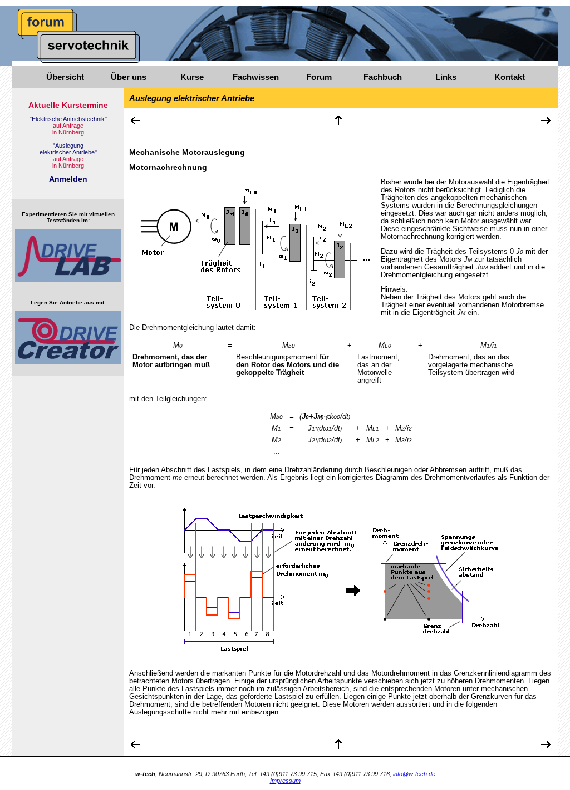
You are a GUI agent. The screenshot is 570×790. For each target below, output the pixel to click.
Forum (319, 77)
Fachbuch (382, 77)
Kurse (192, 77)
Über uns (128, 77)
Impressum (285, 780)
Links (445, 77)
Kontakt (509, 77)
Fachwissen (256, 77)
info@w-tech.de (414, 774)
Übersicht (65, 77)
